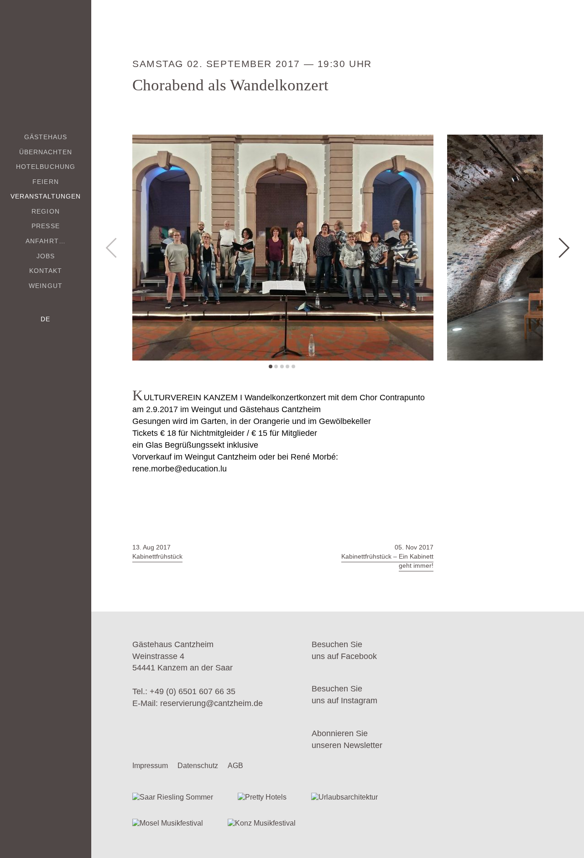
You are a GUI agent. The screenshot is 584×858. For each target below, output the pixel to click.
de (45, 319)
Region (45, 211)
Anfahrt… (45, 241)
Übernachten (46, 152)
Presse (45, 226)
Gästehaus (45, 137)
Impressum (150, 765)
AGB (235, 765)
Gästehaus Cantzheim (46, 58)
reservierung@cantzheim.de (211, 703)
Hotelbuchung (45, 166)
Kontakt (45, 270)
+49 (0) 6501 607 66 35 (192, 691)
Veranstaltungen (45, 196)
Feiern (45, 181)
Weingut (45, 285)
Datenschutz (197, 765)
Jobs (45, 256)
